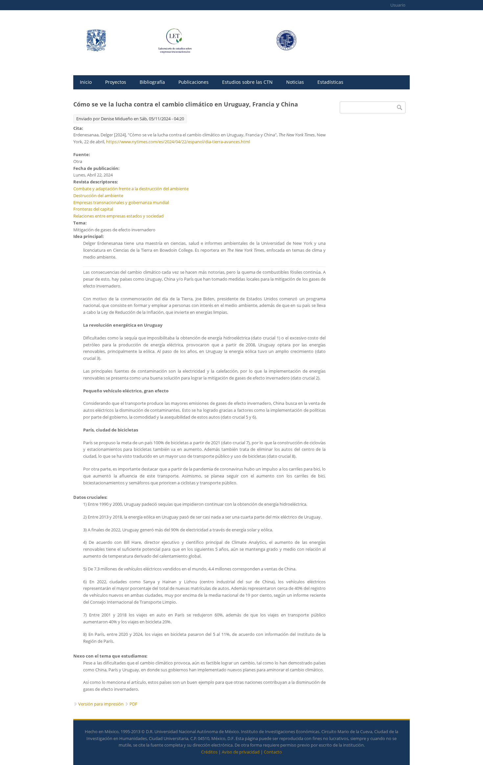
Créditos (209, 752)
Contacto (273, 752)
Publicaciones (193, 82)
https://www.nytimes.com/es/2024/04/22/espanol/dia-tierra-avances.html (178, 142)
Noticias (295, 82)
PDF (133, 704)
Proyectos (115, 82)
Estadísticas (330, 82)
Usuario (397, 5)
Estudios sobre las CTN (247, 82)
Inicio (86, 82)
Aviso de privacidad (241, 752)
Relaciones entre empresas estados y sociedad (118, 216)
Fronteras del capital (93, 209)
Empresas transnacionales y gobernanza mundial (121, 202)
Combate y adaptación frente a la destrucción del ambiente (131, 189)
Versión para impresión (101, 704)
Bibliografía (152, 82)
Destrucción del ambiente (98, 195)
